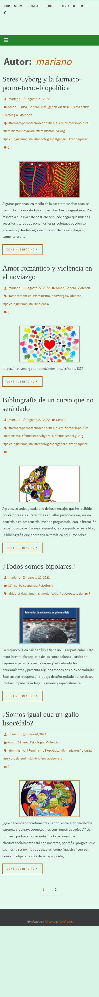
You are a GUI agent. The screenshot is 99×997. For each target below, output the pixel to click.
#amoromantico (19, 286)
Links (50, 6)
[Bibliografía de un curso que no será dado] (49, 465)
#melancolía (49, 572)
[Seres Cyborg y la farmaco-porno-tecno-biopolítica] (49, 171)
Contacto (68, 6)
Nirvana (50, 893)
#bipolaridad (17, 572)
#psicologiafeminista (18, 133)
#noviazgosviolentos (66, 286)
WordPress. (65, 893)
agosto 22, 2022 (39, 279)
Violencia (25, 112)
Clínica (22, 105)
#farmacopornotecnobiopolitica (31, 119)
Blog (84, 6)
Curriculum (13, 6)
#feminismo (41, 286)
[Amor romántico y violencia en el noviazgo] (49, 331)
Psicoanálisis (80, 105)
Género (34, 105)
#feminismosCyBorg (50, 126)
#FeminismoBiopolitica (72, 119)
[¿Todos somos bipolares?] (49, 603)
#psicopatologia (71, 572)
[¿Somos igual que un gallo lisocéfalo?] (49, 770)
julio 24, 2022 (37, 711)
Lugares (34, 6)
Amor (12, 105)
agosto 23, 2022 (39, 98)
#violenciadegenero (48, 732)
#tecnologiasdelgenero (50, 133)
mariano (54, 61)
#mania (33, 572)
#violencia (41, 293)
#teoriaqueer (78, 133)
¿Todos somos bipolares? (38, 547)
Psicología (10, 112)
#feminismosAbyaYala (19, 126)
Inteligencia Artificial (55, 105)
